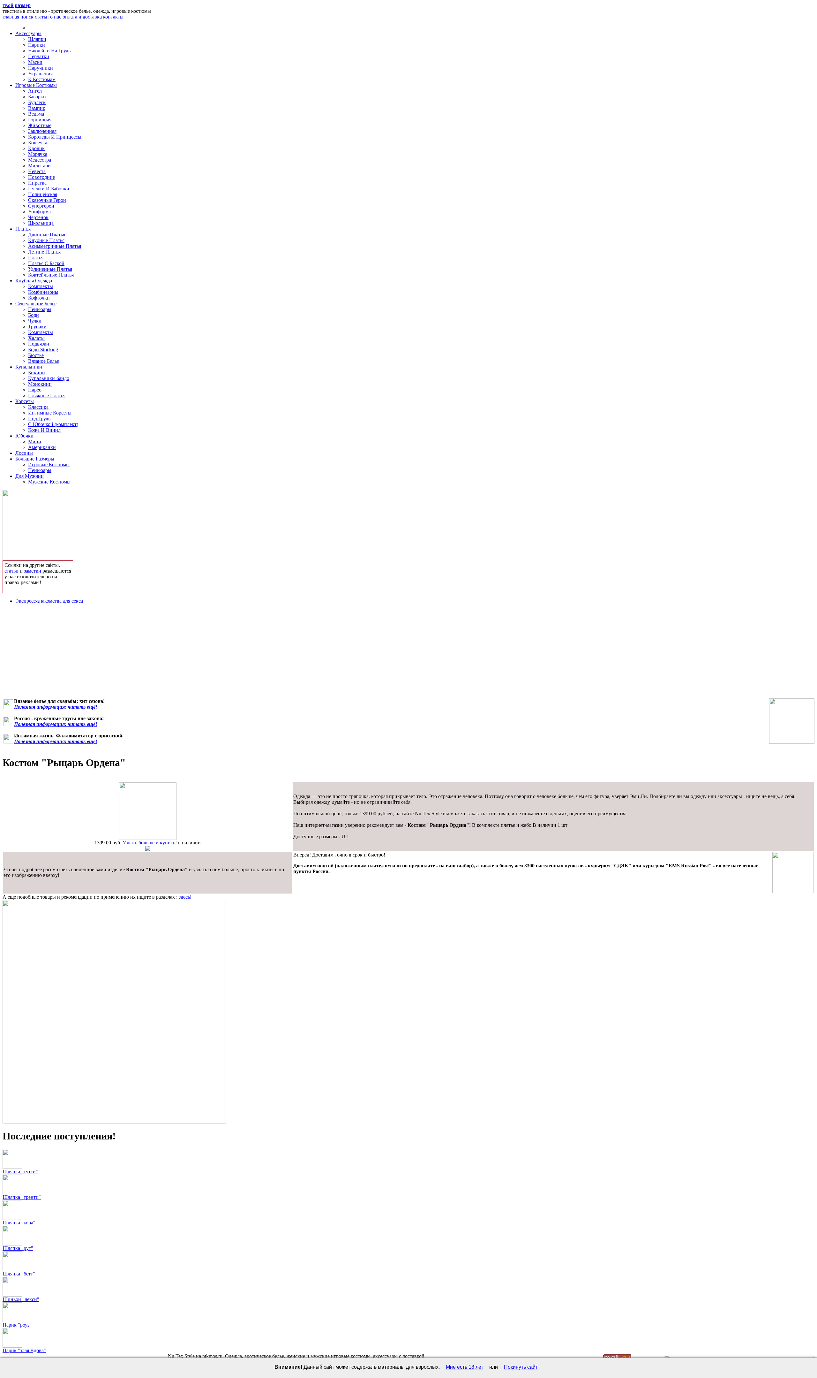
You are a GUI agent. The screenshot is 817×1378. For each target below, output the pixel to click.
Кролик (36, 148)
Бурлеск (37, 102)
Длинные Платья (46, 234)
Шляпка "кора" (19, 1222)
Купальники (28, 366)
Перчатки (38, 56)
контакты (113, 16)
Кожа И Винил (44, 430)
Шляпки (37, 39)
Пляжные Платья (46, 395)
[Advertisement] (408, 653)
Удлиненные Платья (50, 269)
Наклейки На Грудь (49, 50)
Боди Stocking (43, 349)
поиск (27, 16)
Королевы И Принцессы (54, 137)
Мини (34, 441)
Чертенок (38, 217)
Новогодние (41, 177)
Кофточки (39, 298)
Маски (35, 62)
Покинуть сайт (521, 1367)
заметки (32, 571)
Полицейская (42, 194)
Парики (36, 45)
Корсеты (24, 401)
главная (11, 16)
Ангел (35, 91)
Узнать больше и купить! (150, 842)
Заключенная (42, 131)
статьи (42, 16)
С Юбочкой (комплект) (53, 424)
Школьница (41, 223)
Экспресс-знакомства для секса (49, 601)
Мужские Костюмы (49, 481)
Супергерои (41, 206)
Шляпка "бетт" (19, 1273)
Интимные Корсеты (49, 412)
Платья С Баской (46, 263)
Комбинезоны (43, 292)
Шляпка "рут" (18, 1248)
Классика (38, 407)
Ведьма (36, 114)
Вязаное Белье (43, 361)
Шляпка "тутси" (20, 1171)
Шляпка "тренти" (22, 1197)
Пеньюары (39, 309)
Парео (34, 389)
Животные (39, 125)
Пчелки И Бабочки (48, 188)
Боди (33, 315)
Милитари (39, 165)
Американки (42, 447)
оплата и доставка (82, 16)
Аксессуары (28, 33)
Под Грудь (39, 418)
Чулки (34, 321)
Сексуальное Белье (35, 303)
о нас (55, 16)
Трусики (37, 326)
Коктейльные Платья (51, 275)
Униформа (39, 211)
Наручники (40, 68)
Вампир (36, 108)
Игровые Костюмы (36, 85)
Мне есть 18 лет (464, 1367)
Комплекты (40, 286)
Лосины (24, 453)
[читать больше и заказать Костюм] (147, 838)
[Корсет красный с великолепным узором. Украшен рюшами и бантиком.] (791, 721)
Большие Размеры (34, 458)
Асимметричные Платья (54, 246)
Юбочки (24, 435)
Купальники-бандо (48, 378)
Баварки (37, 96)
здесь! (185, 897)
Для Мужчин (29, 476)
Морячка (37, 154)
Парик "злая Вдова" (24, 1350)
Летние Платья (44, 252)
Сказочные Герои (47, 200)
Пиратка (37, 183)
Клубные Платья (46, 240)
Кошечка (37, 142)
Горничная (39, 119)
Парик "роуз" (17, 1325)
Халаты (36, 338)
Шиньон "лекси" (21, 1299)
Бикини (36, 372)
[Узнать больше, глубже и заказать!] (38, 523)
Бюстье (36, 355)
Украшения (40, 73)
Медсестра (39, 160)
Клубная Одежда (33, 280)
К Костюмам (42, 79)
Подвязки (38, 343)
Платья (23, 229)
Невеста (37, 171)
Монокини (40, 384)
